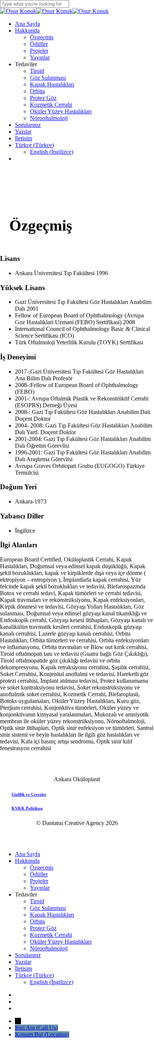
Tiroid (37, 901)
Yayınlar (40, 888)
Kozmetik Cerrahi (51, 935)
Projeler (39, 881)
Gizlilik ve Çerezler (29, 794)
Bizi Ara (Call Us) (36, 1028)
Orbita (37, 921)
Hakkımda (27, 861)
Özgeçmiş (41, 867)
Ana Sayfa (27, 854)
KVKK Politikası (27, 808)
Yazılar (23, 962)
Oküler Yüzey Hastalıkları (61, 941)
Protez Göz (43, 928)
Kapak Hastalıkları (52, 914)
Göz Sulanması (48, 908)
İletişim (23, 968)
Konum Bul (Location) (42, 1034)
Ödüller (39, 874)
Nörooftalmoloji (49, 948)
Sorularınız (28, 955)
